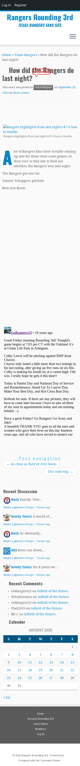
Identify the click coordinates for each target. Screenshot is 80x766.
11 (30, 662)
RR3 (14, 550)
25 (30, 678)
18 (30, 670)
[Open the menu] (72, 36)
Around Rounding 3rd (41, 718)
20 (51, 670)
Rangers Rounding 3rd (40, 17)
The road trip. (60, 471)
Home (6, 55)
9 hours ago (43, 575)
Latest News (40, 723)
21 (62, 670)
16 (8, 670)
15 (72, 662)
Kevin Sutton (21, 92)
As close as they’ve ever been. (32, 464)
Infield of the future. (53, 591)
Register (20, 5)
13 (51, 662)
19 (40, 670)
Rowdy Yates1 (21, 516)
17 (19, 670)
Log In (6, 5)
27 (51, 678)
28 (62, 678)
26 (40, 678)
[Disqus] (40, 260)
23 (8, 678)
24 (19, 678)
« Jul (6, 697)
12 (40, 662)
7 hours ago (43, 541)
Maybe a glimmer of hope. (18, 507)
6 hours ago (43, 507)
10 (19, 662)
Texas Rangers (25, 55)
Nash (15, 499)
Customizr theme (50, 760)
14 (62, 662)
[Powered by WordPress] (66, 754)
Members (40, 729)
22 (72, 670)
